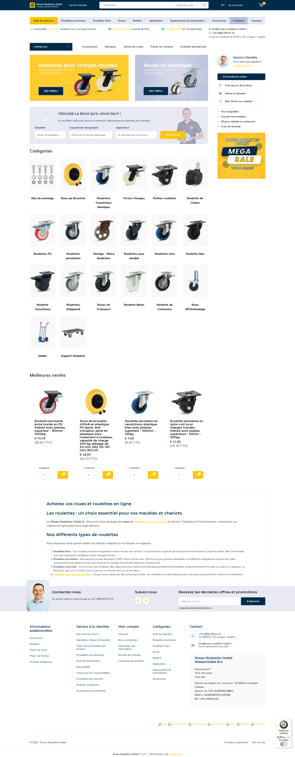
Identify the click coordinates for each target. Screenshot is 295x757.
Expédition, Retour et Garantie (93, 639)
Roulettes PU (43, 253)
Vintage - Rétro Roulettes (103, 256)
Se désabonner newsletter (91, 690)
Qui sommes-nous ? (87, 634)
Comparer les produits (131, 660)
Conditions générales (236, 742)
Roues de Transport (104, 307)
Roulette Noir (195, 253)
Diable (42, 355)
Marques (110, 46)
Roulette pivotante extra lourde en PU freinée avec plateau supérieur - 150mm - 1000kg (49, 427)
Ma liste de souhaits (129, 654)
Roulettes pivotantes (73, 20)
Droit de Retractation (88, 660)
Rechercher (204, 5)
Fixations (238, 20)
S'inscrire (123, 634)
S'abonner (253, 601)
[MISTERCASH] (197, 723)
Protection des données (89, 678)
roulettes (139, 521)
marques (256, 20)
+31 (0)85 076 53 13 (210, 634)
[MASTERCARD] (177, 723)
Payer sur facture (162, 46)
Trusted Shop (175, 754)
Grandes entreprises (193, 46)
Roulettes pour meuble (134, 256)
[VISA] (163, 723)
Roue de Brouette (73, 198)
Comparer (44, 468)
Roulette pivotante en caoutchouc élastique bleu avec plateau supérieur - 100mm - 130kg (141, 427)
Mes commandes (128, 639)
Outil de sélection (43, 20)
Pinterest (146, 600)
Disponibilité (83, 666)
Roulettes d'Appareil (73, 307)
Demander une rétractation (126, 647)
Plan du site (258, 742)
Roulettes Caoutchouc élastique (104, 202)
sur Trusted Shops (183, 28)
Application (156, 20)
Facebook (138, 600)
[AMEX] (231, 723)
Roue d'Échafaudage (195, 307)
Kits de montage (42, 198)
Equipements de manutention (187, 20)
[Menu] (289, 721)
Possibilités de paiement (90, 654)
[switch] (283, 744)
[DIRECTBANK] (216, 723)
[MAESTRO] (258, 723)
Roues (121, 20)
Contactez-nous (242, 65)
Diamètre (40, 127)
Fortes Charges (134, 198)
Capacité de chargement (83, 127)
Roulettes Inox (165, 253)
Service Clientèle (78, 5)
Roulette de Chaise (195, 200)
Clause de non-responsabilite (92, 672)
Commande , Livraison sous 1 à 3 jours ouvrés (65, 28)
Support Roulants (73, 355)
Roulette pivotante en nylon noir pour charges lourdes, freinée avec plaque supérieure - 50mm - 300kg (186, 429)
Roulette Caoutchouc (43, 307)
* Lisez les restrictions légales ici (195, 607)
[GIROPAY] (243, 723)
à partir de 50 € (130, 28)
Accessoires (219, 20)
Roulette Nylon (134, 304)
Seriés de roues (133, 46)
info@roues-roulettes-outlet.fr (215, 643)
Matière (137, 20)
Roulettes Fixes (102, 20)
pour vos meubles (156, 521)
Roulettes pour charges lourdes (71, 574)
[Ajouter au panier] (63, 475)
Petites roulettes (164, 198)
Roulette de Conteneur (165, 307)
